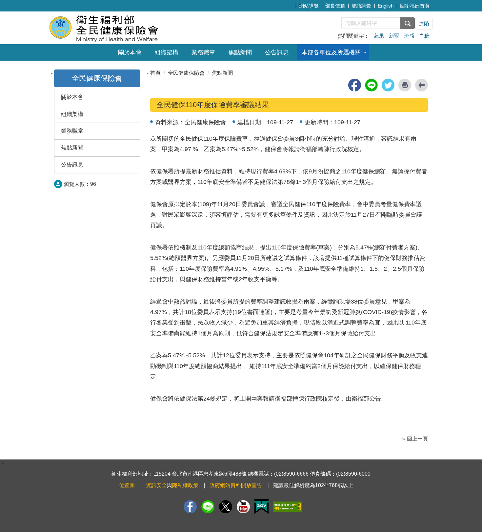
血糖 (424, 36)
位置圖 (127, 485)
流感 (409, 36)
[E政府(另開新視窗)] (261, 506)
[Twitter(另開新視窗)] (225, 506)
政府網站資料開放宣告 (236, 485)
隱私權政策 (185, 485)
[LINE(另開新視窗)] (207, 506)
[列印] (404, 85)
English (385, 6)
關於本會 (130, 52)
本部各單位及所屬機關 (331, 52)
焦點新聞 (240, 52)
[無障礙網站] (287, 507)
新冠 (394, 36)
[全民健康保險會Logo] (128, 27)
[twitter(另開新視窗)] (388, 85)
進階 (424, 24)
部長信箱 (335, 6)
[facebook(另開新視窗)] (354, 85)
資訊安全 (156, 485)
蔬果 (379, 36)
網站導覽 (309, 6)
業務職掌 (203, 52)
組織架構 (166, 52)
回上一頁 (417, 439)
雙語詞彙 (361, 6)
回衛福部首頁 (415, 6)
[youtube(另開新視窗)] (243, 506)
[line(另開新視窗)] (371, 85)
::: (299, 5)
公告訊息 (277, 52)
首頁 (155, 73)
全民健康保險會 (186, 73)
